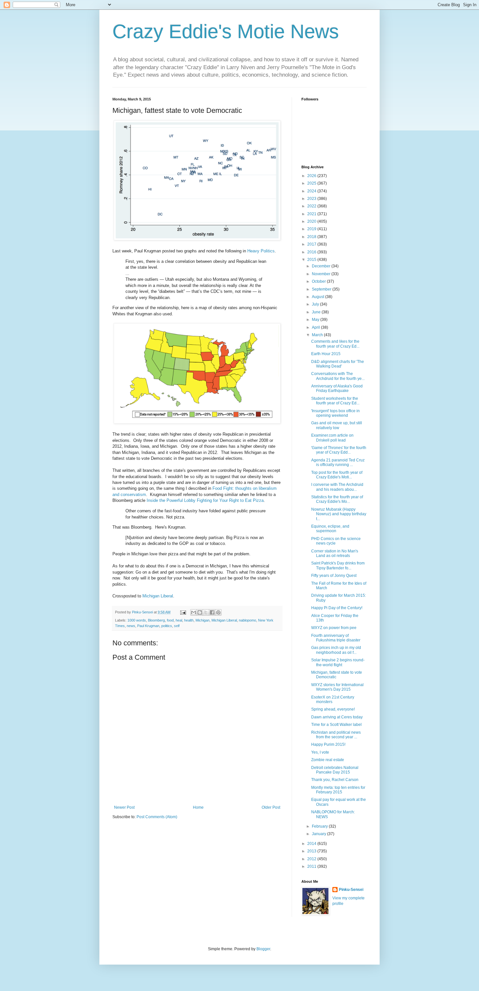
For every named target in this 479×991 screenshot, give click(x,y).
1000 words (136, 620)
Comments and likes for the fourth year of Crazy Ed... (335, 343)
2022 (312, 206)
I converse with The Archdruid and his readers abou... (337, 486)
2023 (312, 198)
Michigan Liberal (157, 595)
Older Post (271, 807)
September (322, 289)
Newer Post (124, 807)
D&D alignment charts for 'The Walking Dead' (337, 363)
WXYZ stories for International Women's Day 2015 (337, 687)
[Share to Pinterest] (218, 612)
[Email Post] (183, 612)
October (319, 281)
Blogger (263, 949)
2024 (312, 191)
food (170, 620)
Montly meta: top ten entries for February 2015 (338, 789)
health (189, 620)
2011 (312, 866)
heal (179, 620)
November (321, 274)
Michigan (203, 620)
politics (166, 626)
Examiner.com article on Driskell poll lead (332, 437)
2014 (312, 843)
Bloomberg (156, 620)
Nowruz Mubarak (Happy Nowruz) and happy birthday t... (338, 514)
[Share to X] (206, 612)
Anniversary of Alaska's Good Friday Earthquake (337, 388)
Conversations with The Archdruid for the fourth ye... (338, 376)
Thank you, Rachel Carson (334, 779)
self (177, 626)
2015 (312, 259)
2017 (312, 244)
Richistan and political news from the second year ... (336, 734)
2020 (312, 221)
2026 (312, 175)
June (317, 312)
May (316, 319)
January (319, 834)
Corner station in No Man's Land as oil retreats (334, 553)
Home (198, 807)
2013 (312, 851)
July (316, 304)
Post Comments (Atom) (157, 817)
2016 (312, 252)
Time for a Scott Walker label (336, 724)
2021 (312, 214)
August (318, 296)
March (318, 335)
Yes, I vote (320, 752)
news (131, 626)
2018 (312, 236)
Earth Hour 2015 (326, 354)
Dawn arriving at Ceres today (337, 717)
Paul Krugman (148, 626)
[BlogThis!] (199, 612)
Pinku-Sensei (351, 889)
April (316, 327)
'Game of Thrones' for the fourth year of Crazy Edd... (338, 450)
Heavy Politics (261, 250)
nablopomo (247, 620)
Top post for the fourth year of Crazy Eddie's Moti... (336, 474)
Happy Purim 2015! (328, 744)
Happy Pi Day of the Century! (336, 608)
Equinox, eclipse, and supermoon (330, 528)
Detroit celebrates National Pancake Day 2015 (334, 769)
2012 (312, 859)
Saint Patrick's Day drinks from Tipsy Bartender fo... (338, 565)
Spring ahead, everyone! (333, 709)
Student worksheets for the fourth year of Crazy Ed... (335, 400)
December (321, 266)
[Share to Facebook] (212, 612)
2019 (312, 229)
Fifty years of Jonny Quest (333, 575)
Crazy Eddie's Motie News (225, 31)
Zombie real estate (327, 760)
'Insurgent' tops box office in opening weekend (335, 413)
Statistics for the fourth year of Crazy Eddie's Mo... (337, 499)
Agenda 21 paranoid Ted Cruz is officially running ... (338, 462)
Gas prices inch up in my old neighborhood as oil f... (336, 649)
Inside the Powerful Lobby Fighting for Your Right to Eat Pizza (205, 500)
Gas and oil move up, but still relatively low (336, 425)
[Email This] (193, 612)
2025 (312, 183)
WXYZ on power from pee (333, 627)
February (320, 826)
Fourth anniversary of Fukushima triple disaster (335, 637)
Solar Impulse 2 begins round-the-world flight (338, 662)
